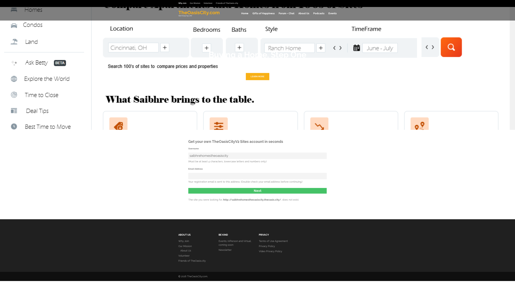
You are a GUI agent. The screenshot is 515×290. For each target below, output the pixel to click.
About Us (303, 13)
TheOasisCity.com (199, 12)
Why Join (182, 3)
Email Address (195, 169)
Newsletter (225, 250)
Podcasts (318, 13)
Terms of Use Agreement (273, 241)
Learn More (257, 76)
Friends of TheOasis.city (227, 3)
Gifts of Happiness (263, 13)
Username (193, 148)
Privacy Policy (267, 246)
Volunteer (208, 3)
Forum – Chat (286, 13)
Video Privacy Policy (270, 251)
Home (244, 13)
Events (332, 13)
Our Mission (195, 3)
